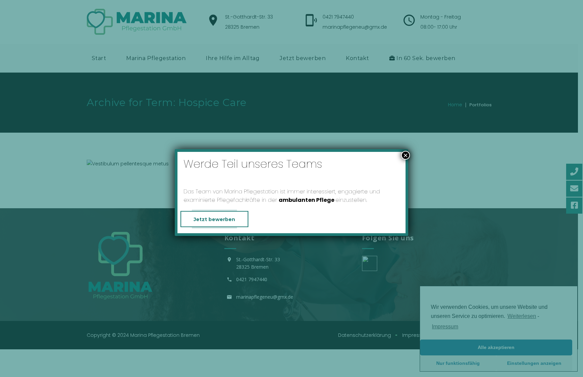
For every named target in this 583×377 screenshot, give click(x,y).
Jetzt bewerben (214, 219)
